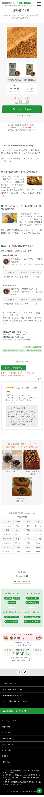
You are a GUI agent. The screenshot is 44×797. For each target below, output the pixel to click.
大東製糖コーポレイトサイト (16, 711)
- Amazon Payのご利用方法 (12, 695)
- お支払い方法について (10, 683)
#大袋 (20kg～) (33, 603)
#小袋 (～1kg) (32, 598)
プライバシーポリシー (10, 721)
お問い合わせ (6, 762)
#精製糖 (12, 603)
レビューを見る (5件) (23, 116)
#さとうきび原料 (11, 617)
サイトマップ (6, 733)
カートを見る (6, 738)
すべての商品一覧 (23, 581)
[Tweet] (25, 672)
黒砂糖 (23, 572)
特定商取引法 (6, 727)
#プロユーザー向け (32, 621)
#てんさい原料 (12, 621)
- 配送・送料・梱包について (12, 689)
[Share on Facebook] (19, 672)
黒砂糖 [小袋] (21, 576)
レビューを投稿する (13, 368)
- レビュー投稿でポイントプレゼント (15, 701)
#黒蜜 (17, 598)
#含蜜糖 (8, 598)
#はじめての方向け (32, 617)
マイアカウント (7, 744)
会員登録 (5, 756)
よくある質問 (6, 750)
